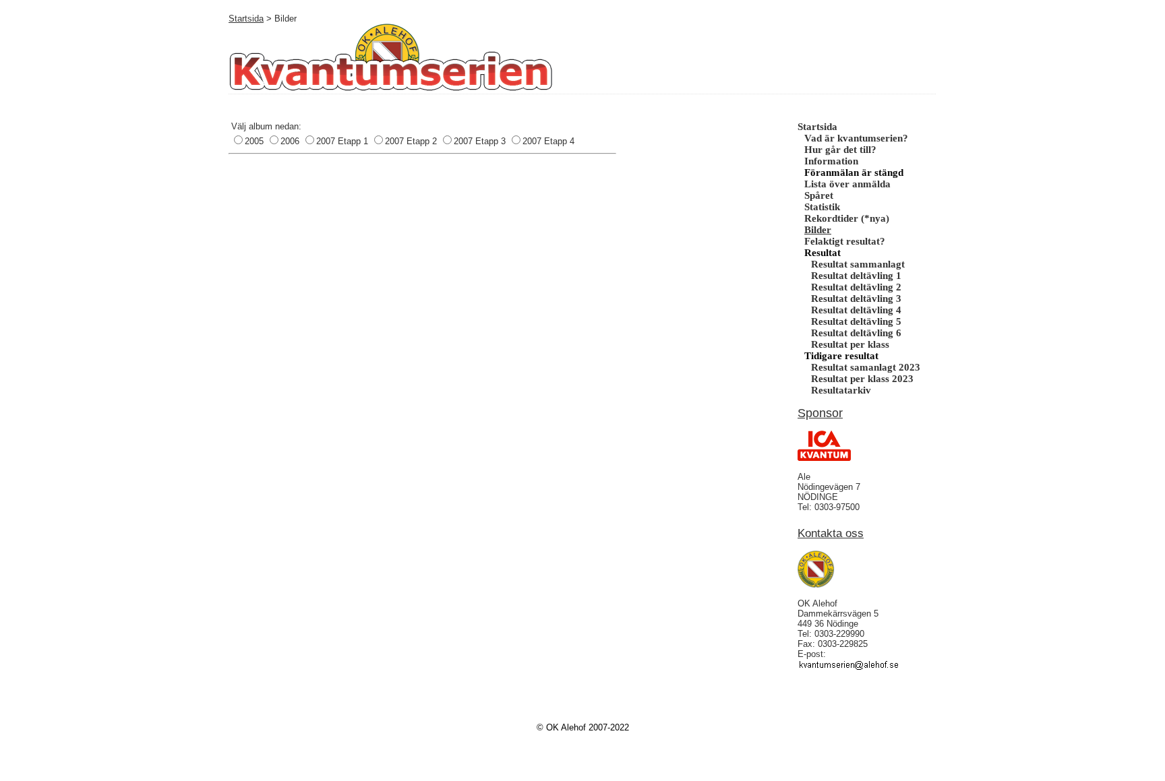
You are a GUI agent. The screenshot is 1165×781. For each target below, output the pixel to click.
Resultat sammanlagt (858, 264)
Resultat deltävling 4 (856, 310)
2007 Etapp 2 (411, 141)
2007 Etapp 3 (480, 141)
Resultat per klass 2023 (862, 378)
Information (831, 161)
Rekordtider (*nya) (846, 218)
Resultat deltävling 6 (856, 332)
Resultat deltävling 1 (856, 275)
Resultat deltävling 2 (856, 287)
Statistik (822, 206)
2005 (254, 141)
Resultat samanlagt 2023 (865, 367)
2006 (289, 141)
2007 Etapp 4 (548, 141)
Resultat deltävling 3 (856, 298)
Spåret (818, 195)
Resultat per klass (850, 344)
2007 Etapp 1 (342, 141)
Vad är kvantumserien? (856, 138)
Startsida (246, 18)
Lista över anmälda (847, 184)
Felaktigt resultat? (844, 241)
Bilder (817, 229)
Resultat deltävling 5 (856, 321)
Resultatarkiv (841, 390)
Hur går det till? (840, 149)
